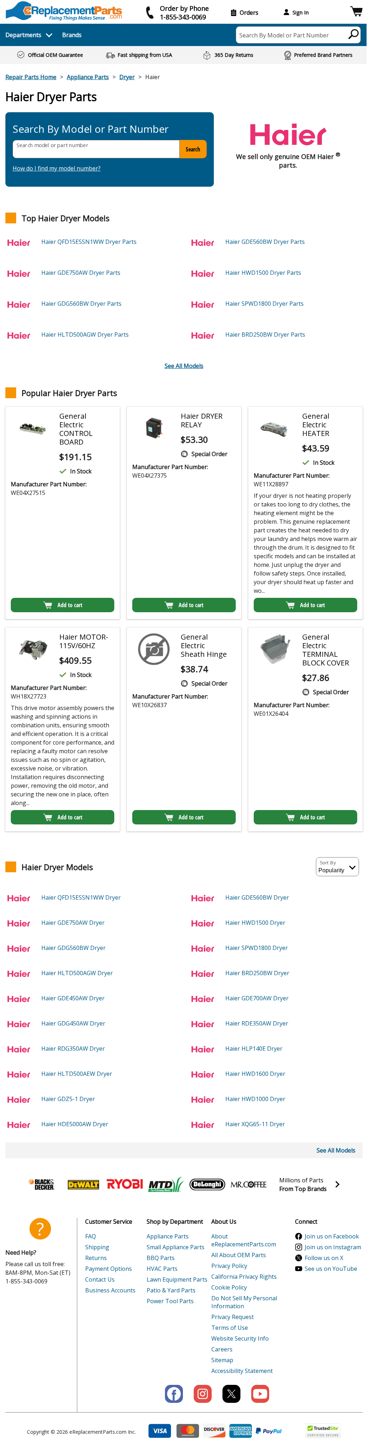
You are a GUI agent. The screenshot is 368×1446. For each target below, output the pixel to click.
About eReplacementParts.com (243, 1240)
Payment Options (108, 1269)
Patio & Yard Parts (171, 1290)
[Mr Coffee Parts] (249, 1184)
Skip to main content (184, 5)
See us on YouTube (331, 1269)
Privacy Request (232, 1317)
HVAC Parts (162, 1269)
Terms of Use (229, 1328)
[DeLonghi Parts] (207, 1184)
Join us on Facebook (332, 1236)
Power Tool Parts (170, 1301)
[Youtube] (260, 1394)
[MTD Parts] (166, 1184)
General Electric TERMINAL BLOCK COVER (325, 650)
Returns (96, 1258)
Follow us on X (324, 1258)
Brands (72, 35)
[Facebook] (174, 1394)
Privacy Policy (229, 1266)
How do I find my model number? (57, 168)
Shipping (97, 1247)
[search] (354, 33)
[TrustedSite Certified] (323, 1430)
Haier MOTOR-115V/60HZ (83, 641)
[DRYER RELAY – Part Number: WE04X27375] (153, 428)
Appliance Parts (88, 77)
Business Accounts (110, 1290)
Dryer (127, 77)
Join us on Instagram (333, 1247)
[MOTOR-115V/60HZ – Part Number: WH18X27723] (32, 649)
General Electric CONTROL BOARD (76, 429)
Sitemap (222, 1360)
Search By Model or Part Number (284, 35)
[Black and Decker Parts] (42, 1184)
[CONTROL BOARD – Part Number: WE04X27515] (32, 428)
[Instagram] (203, 1394)
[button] (356, 12)
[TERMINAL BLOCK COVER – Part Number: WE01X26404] (275, 649)
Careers (222, 1349)
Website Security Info (240, 1338)
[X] (231, 1394)
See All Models (184, 366)
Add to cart (70, 605)
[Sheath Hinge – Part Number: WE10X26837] (153, 649)
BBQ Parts (161, 1258)
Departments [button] (23, 35)
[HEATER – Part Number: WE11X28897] (275, 428)
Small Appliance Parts (175, 1247)
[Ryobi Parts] (125, 1184)
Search (193, 149)
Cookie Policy (229, 1287)
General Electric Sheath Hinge (204, 645)
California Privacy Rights (244, 1277)
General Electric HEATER (315, 424)
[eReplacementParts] (63, 11)
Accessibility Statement (242, 1371)
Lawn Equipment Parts (177, 1279)
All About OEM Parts (238, 1255)
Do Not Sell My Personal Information (244, 1302)
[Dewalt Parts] (83, 1184)
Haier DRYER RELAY (201, 420)
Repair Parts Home (30, 77)
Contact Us (100, 1279)
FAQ (90, 1236)
